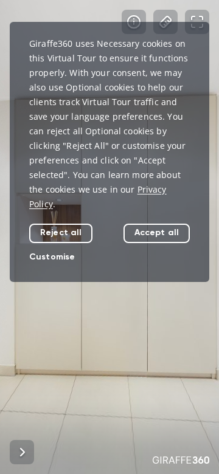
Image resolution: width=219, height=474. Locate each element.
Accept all (156, 232)
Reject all (61, 232)
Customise (52, 257)
